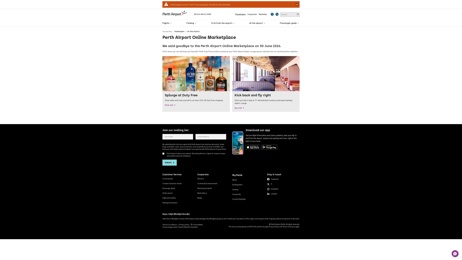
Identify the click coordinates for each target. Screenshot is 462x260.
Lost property (167, 179)
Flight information (169, 198)
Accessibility (198, 225)
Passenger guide (288, 23)
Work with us (202, 193)
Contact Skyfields (239, 199)
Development (237, 185)
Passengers (240, 14)
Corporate (252, 14)
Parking (190, 23)
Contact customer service (172, 183)
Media (199, 198)
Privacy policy (184, 225)
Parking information (169, 203)
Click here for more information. (220, 5)
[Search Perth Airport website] (298, 14)
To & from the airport (221, 23)
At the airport (256, 23)
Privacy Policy (274, 227)
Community (236, 194)
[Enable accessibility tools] (272, 14)
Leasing (235, 189)
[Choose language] (277, 14)
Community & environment (207, 183)
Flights (165, 23)
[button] (455, 253)
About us (200, 179)
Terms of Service (288, 227)
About (234, 180)
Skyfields (263, 14)
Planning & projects (204, 188)
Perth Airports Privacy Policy (215, 149)
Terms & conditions (169, 225)
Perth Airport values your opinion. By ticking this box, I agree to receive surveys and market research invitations (196, 155)
